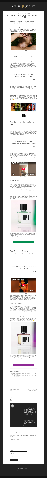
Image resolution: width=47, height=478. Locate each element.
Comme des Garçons (31, 237)
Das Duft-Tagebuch (23, 468)
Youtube (26, 176)
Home (4, 1)
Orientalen (12, 397)
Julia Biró (28, 13)
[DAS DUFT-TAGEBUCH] (23, 8)
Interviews (8, 1)
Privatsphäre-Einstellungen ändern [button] (20, 470)
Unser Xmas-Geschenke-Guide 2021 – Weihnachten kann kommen (15, 389)
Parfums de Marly (32, 357)
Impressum (5, 470)
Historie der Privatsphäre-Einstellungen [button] (36, 470)
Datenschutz (10, 470)
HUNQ (29, 22)
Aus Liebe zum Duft (25, 1)
